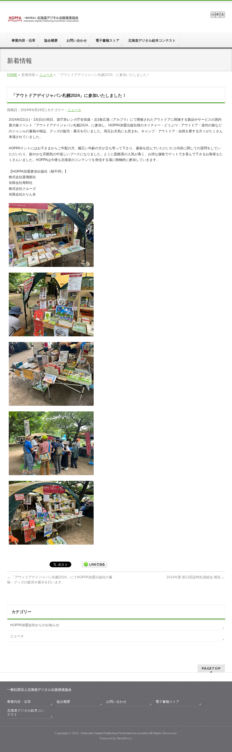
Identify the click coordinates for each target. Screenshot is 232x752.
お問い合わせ (116, 702)
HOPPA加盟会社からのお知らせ (34, 625)
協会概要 (63, 702)
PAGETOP (211, 668)
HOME (12, 75)
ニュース (46, 75)
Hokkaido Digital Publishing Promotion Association (115, 733)
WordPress (124, 738)
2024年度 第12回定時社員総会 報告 (195, 577)
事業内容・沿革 (19, 702)
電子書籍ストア (167, 702)
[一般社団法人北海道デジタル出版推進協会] (43, 18)
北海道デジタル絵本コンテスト (25, 712)
